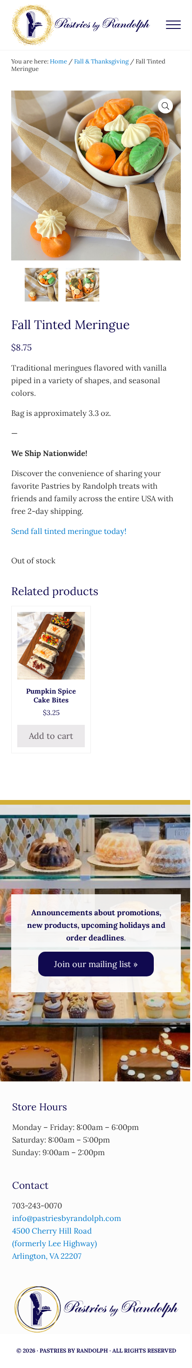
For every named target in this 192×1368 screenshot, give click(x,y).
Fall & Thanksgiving (101, 61)
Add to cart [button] (51, 735)
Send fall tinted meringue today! (68, 531)
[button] (165, 105)
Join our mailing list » (96, 964)
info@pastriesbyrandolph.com (66, 1218)
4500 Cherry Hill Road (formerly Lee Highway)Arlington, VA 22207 (54, 1243)
